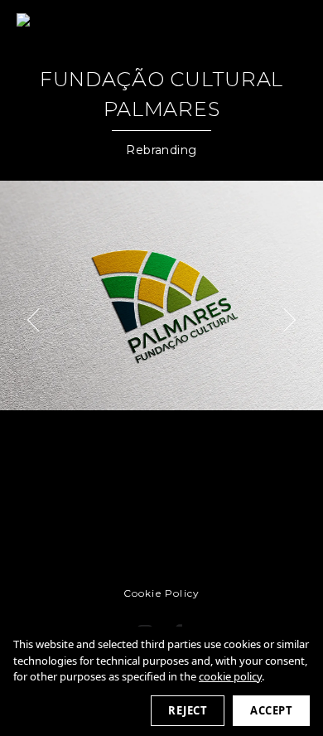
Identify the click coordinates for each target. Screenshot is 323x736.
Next (284, 320)
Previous (39, 320)
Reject (187, 710)
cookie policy (230, 676)
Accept (271, 710)
